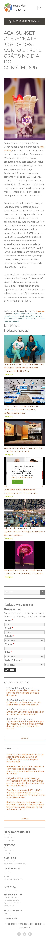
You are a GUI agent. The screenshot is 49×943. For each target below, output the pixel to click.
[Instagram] (30, 934)
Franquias (9, 374)
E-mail (8, 628)
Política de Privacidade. (22, 477)
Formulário (8, 916)
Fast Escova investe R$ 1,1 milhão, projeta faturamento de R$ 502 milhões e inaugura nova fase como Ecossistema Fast (25, 794)
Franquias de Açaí (25, 316)
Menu (41, 8)
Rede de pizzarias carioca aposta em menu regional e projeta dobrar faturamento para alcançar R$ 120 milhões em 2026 (25, 806)
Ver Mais (24, 738)
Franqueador (8, 874)
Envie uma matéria (10, 890)
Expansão (7, 853)
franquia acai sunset (21, 314)
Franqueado (8, 871)
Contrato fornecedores (11, 897)
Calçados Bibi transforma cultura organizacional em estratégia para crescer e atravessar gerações (24, 531)
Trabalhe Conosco (10, 837)
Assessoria (7, 848)
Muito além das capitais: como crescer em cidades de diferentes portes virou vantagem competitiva (23, 409)
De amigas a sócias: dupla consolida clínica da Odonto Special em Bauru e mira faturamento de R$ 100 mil (23, 367)
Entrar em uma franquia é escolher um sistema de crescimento (25, 713)
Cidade (9, 644)
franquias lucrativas (20, 319)
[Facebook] (19, 934)
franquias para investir (36, 319)
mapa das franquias (11, 321)
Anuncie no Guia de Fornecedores (15, 863)
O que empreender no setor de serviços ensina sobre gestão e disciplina (23, 693)
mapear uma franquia (26, 21)
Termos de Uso (9, 905)
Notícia (9, 314)
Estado (9, 636)
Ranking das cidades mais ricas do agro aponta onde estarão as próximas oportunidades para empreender (25, 758)
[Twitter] (24, 934)
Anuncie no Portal (10, 861)
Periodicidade (13, 660)
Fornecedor (7, 876)
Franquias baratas (10, 316)
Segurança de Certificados (12, 903)
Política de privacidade (11, 900)
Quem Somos (8, 835)
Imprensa (40, 311)
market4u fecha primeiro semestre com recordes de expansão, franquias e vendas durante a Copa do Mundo (25, 770)
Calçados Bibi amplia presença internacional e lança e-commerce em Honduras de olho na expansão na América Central (25, 782)
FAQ (5, 913)
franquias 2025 (35, 314)
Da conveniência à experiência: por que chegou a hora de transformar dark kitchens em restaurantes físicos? (25, 725)
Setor (8, 652)
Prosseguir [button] (17, 482)
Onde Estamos (9, 840)
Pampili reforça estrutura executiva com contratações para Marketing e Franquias (23, 572)
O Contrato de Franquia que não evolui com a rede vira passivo (23, 703)
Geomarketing (9, 850)
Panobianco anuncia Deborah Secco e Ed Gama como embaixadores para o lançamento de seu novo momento (23, 489)
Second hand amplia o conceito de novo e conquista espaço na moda (24, 449)
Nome (8, 620)
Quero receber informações (13, 879)
